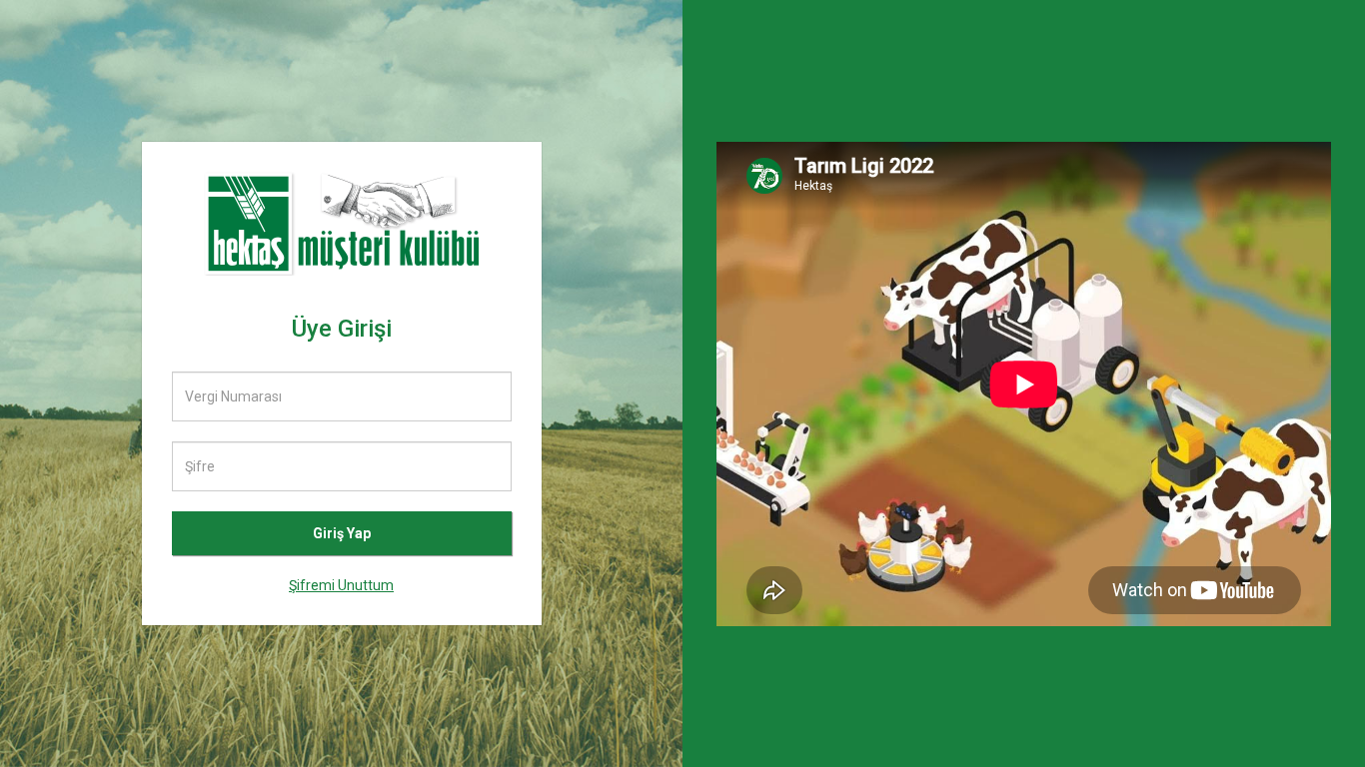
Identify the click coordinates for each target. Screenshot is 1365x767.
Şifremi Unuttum (341, 585)
